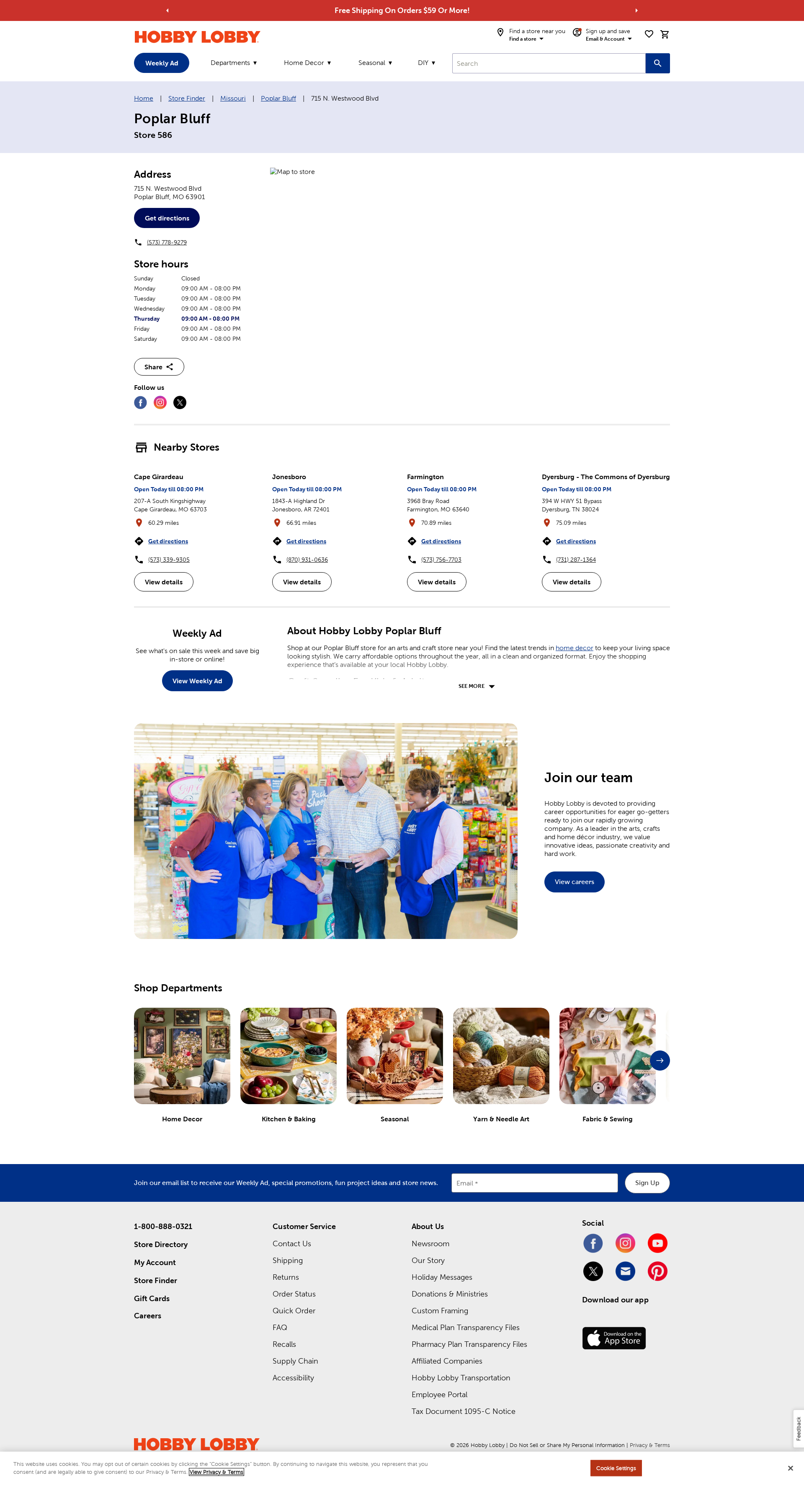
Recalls (284, 1344)
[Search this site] (658, 63)
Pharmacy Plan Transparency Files (469, 1344)
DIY (423, 62)
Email (464, 1183)
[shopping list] (649, 34)
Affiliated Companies (447, 1360)
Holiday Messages (442, 1277)
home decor (574, 647)
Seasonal (371, 62)
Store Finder (186, 98)
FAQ (280, 1327)
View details (164, 582)
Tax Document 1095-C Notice (463, 1411)
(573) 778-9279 (167, 242)
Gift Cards (152, 1298)
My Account (155, 1262)
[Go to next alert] (636, 10)
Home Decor (304, 62)
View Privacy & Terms (216, 1472)
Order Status (294, 1293)
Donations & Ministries (450, 1293)
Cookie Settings (616, 1468)
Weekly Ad (161, 63)
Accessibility (293, 1377)
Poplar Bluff (278, 98)
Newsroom (430, 1243)
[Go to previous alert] (167, 10)
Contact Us (292, 1243)
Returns (286, 1277)
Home (143, 98)
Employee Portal (439, 1394)
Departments (230, 62)
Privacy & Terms (650, 1445)
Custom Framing (440, 1310)
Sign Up (647, 1182)
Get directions (167, 218)
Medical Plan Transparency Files (466, 1327)
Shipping (288, 1260)
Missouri (233, 98)
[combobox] (549, 63)
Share (153, 367)
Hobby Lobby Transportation (461, 1377)
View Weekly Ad (197, 681)
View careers (574, 881)
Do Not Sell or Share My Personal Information (567, 1445)
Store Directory (161, 1244)
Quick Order (294, 1310)
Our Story (428, 1260)
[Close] (790, 1468)
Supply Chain (295, 1360)
